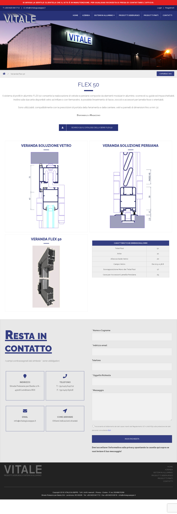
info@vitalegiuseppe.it (35, 8)
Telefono (96, 360)
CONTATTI (167, 15)
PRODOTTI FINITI (151, 15)
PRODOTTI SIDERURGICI (129, 15)
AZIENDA (86, 15)
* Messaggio (98, 390)
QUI (109, 430)
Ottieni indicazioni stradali (65, 421)
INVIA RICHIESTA (132, 439)
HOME (75, 15)
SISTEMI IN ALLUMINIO (104, 15)
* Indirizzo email (99, 345)
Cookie (105, 492)
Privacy (98, 492)
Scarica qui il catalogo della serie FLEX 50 (92, 127)
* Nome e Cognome (101, 330)
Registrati (169, 8)
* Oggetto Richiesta (101, 375)
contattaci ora (165, 74)
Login (159, 8)
